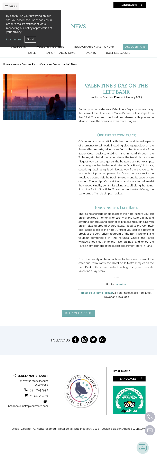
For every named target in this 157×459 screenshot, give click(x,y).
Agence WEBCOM (133, 428)
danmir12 (120, 284)
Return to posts (78, 313)
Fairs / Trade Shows (60, 52)
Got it (30, 39)
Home (6, 64)
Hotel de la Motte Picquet (97, 292)
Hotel (31, 52)
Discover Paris (135, 46)
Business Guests (118, 52)
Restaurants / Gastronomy (94, 46)
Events (90, 52)
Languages (129, 5)
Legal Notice (121, 371)
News (16, 64)
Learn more (13, 39)
